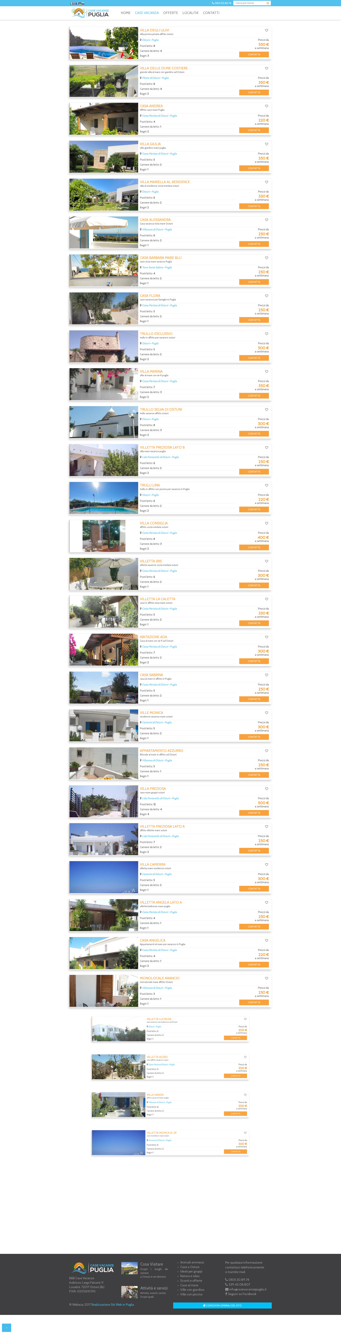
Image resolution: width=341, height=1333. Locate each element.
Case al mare (189, 1285)
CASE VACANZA (147, 13)
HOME (126, 13)
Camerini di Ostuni (152, 722)
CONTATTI (211, 13)
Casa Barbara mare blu (161, 258)
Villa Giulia (150, 144)
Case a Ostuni (189, 1267)
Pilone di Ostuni (151, 77)
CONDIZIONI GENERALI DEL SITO (223, 1305)
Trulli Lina (150, 485)
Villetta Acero (153, 1054)
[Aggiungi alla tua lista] (267, 30)
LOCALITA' (190, 13)
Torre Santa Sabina (152, 267)
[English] (74, 3)
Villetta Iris (151, 561)
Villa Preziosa (153, 788)
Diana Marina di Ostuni (154, 1063)
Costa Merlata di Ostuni (155, 115)
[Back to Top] (6, 1328)
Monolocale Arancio (160, 978)
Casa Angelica (152, 940)
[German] (80, 3)
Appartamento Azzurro (161, 750)
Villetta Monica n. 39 (159, 1130)
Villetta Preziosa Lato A (162, 826)
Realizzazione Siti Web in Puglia (112, 1304)
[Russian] (83, 3)
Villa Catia (149, 1168)
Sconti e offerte (191, 1281)
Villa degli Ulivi (154, 30)
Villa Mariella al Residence (165, 182)
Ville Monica (151, 713)
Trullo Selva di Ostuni (161, 409)
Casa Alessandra (155, 220)
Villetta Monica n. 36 (159, 1205)
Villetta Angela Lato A (161, 902)
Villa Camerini (152, 864)
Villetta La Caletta (157, 599)
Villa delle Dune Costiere (164, 68)
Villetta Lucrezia (156, 1016)
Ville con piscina (191, 1294)
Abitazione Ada (153, 637)
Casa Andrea (151, 106)
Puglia (155, 40)
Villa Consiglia (154, 523)
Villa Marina (151, 371)
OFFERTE (170, 13)
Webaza (78, 1305)
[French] (77, 3)
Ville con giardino (192, 1290)
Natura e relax (190, 1276)
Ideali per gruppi (191, 1271)
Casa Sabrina (151, 675)
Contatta (254, 54)
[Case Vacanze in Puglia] (90, 13)
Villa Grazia (151, 1092)
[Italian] (71, 3)
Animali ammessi (192, 1262)
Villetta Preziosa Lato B (162, 447)
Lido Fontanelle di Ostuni (156, 457)
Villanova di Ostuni (152, 229)
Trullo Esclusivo (156, 333)
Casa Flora (150, 296)
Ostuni (146, 40)
